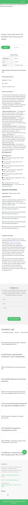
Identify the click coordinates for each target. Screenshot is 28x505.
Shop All (17, 332)
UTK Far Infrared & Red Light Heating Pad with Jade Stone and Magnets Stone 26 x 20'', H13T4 (14, 405)
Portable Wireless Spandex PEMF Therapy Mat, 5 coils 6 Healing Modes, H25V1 (13, 356)
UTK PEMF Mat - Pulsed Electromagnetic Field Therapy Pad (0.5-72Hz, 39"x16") (14, 454)
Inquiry (5, 47)
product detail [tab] (14, 54)
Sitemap (3, 491)
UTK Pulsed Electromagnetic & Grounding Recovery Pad (10, 429)
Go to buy (16, 47)
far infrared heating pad (14, 242)
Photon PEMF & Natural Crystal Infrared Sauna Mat (13, 380)
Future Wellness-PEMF (7, 332)
